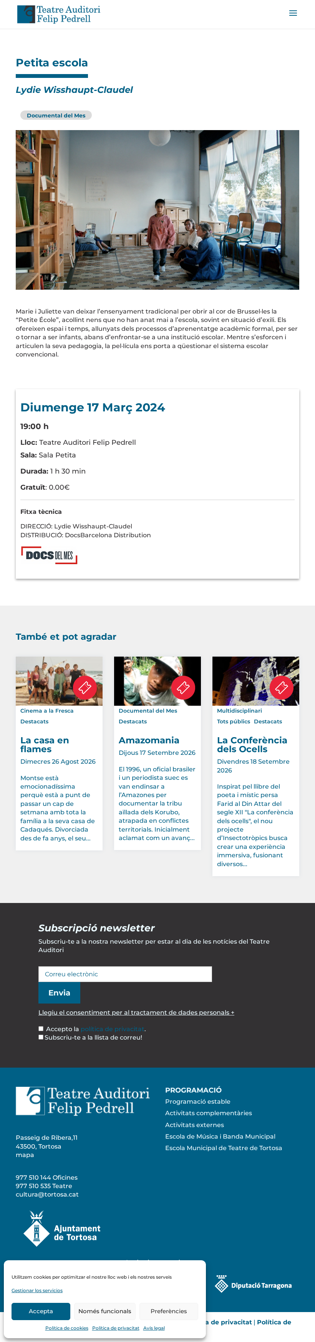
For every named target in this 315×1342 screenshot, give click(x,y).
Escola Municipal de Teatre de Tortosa (223, 1148)
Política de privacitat (115, 1328)
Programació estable (197, 1101)
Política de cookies (66, 1328)
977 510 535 (33, 1186)
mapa (25, 1155)
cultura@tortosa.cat (47, 1194)
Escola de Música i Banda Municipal (220, 1136)
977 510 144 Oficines (47, 1177)
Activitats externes (194, 1125)
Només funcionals (104, 1311)
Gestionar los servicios (37, 1290)
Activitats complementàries (208, 1113)
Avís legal (154, 1328)
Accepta (41, 1311)
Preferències (169, 1311)
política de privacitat (112, 1029)
